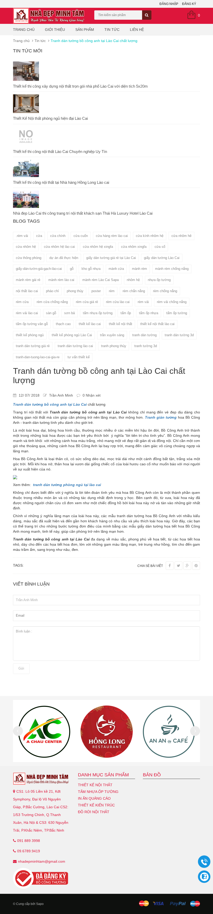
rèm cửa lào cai (118, 302)
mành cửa (116, 269)
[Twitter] (178, 565)
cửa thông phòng (28, 258)
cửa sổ (160, 247)
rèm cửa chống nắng (52, 302)
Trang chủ (24, 29)
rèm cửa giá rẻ (87, 302)
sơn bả (69, 313)
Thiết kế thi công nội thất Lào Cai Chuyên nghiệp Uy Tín (60, 151)
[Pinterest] (196, 565)
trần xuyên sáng (112, 335)
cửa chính (57, 236)
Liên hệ (137, 29)
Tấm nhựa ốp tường (98, 792)
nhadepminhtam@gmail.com (41, 861)
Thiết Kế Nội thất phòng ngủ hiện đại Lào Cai (50, 118)
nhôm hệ (133, 280)
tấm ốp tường (176, 313)
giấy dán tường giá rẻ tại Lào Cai (111, 258)
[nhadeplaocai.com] (41, 778)
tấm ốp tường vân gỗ (32, 324)
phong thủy (75, 291)
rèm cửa (22, 302)
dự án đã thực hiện (63, 258)
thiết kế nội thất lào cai (157, 324)
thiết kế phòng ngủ (30, 335)
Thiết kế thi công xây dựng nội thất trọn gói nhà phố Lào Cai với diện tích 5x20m (80, 86)
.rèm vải (22, 236)
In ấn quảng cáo (94, 798)
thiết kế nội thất (120, 324)
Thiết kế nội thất (95, 785)
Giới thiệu (55, 29)
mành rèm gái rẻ (28, 280)
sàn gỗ (51, 313)
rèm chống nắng (165, 291)
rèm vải (143, 302)
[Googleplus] (187, 565)
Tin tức (111, 29)
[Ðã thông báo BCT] (41, 878)
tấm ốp (126, 313)
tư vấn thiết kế (79, 357)
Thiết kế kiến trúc (96, 805)
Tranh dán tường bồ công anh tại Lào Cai (50, 404)
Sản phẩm (84, 29)
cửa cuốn (81, 236)
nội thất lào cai (27, 291)
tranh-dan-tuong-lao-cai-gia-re (37, 357)
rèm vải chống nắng (172, 302)
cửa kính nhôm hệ (149, 236)
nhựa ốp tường (159, 280)
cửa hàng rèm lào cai (112, 236)
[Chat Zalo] (204, 877)
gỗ (72, 269)
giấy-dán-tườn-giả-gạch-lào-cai (39, 269)
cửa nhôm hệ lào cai (59, 247)
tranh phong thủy (113, 346)
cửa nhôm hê (181, 236)
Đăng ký (189, 4)
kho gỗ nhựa (91, 269)
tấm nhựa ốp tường (97, 313)
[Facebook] (170, 565)
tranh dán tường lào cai (75, 346)
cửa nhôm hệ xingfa (98, 247)
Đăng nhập (168, 4)
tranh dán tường (144, 335)
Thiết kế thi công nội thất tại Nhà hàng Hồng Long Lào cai (61, 182)
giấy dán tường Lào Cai (161, 258)
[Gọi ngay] (204, 862)
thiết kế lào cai (90, 324)
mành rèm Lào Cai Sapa (100, 280)
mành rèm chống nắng (172, 269)
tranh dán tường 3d (179, 335)
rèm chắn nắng (134, 291)
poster (96, 291)
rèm (112, 291)
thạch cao (63, 324)
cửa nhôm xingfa (134, 247)
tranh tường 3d (145, 346)
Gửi (21, 668)
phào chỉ (52, 291)
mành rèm (139, 269)
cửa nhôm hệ (26, 247)
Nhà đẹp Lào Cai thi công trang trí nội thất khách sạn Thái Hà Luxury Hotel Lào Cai (82, 213)
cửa (39, 236)
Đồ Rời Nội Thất (93, 812)
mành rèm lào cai (61, 280)
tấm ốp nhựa (148, 313)
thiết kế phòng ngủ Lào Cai (72, 335)
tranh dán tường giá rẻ (33, 346)
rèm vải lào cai (27, 313)
